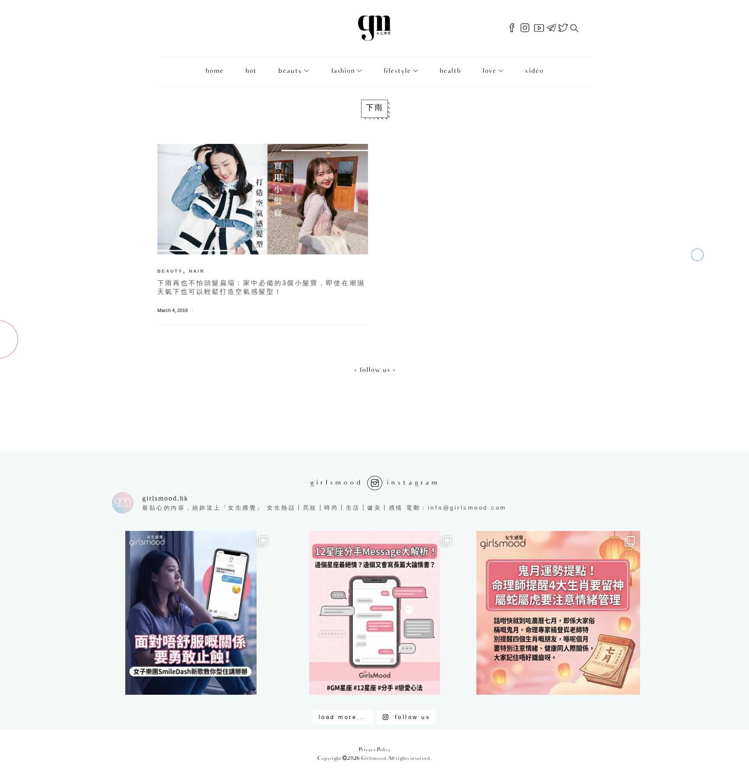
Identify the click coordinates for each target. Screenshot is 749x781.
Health (450, 71)
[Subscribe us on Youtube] (539, 28)
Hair (197, 271)
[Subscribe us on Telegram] (551, 28)
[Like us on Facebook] (512, 28)
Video (534, 71)
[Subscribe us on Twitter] (563, 28)
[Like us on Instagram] (525, 28)
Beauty (290, 71)
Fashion (343, 71)
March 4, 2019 (172, 310)
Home (214, 71)
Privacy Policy (375, 750)
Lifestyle (397, 71)
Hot (251, 71)
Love (489, 71)
